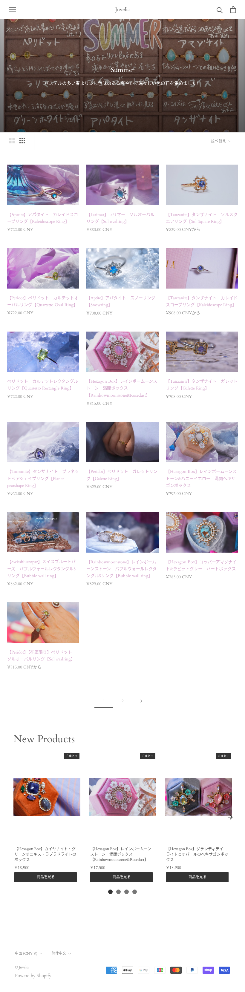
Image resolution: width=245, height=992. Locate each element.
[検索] (220, 10)
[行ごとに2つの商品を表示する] (12, 140)
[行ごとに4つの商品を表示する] (22, 140)
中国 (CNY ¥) (26, 953)
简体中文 (59, 953)
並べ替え (219, 141)
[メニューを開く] (12, 9)
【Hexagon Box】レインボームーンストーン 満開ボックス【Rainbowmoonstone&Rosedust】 (121, 388)
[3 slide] (126, 892)
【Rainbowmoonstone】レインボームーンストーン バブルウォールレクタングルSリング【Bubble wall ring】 (121, 569)
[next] (230, 817)
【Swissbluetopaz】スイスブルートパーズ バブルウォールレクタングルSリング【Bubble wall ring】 (41, 568)
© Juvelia (22, 967)
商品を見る (46, 877)
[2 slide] (118, 892)
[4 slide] (134, 892)
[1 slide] (110, 892)
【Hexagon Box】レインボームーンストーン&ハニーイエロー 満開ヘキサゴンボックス (201, 478)
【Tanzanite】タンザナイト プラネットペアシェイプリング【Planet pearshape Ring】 (43, 478)
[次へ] (141, 701)
